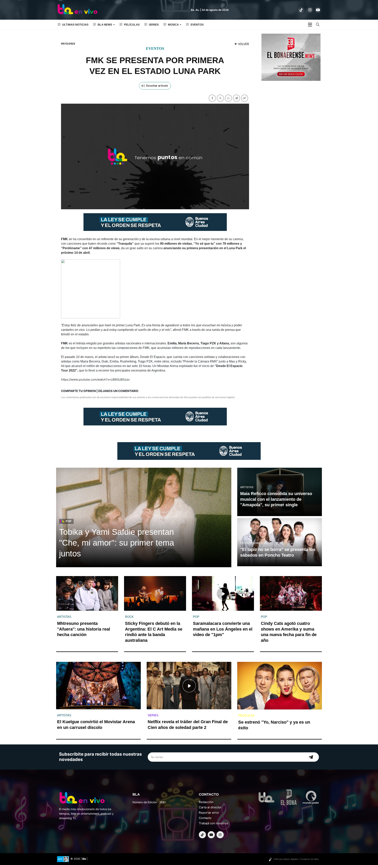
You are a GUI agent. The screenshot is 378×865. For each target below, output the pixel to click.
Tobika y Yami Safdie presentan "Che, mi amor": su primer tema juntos (116, 542)
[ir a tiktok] (301, 10)
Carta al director (210, 807)
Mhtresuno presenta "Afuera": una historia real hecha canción (83, 629)
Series (154, 24)
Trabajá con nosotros (213, 823)
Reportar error (209, 812)
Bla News (105, 24)
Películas (132, 24)
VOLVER (243, 44)
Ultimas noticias (75, 24)
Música (173, 24)
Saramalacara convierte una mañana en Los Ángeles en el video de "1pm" (222, 629)
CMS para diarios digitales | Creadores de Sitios (296, 859)
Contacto (205, 818)
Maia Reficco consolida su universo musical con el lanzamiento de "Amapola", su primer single (276, 499)
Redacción (206, 802)
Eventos (197, 24)
